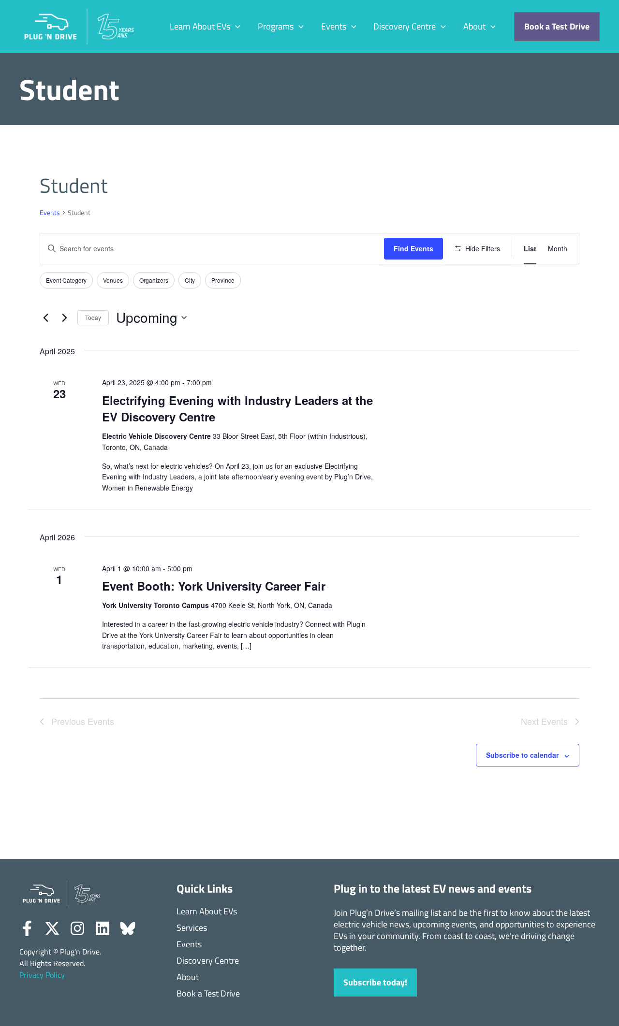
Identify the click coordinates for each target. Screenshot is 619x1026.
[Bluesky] (127, 928)
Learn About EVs (200, 26)
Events (333, 26)
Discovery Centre (404, 26)
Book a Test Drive (208, 994)
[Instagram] (77, 928)
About (474, 26)
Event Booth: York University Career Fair (213, 586)
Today (93, 317)
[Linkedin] (102, 928)
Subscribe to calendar (522, 755)
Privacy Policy (42, 975)
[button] (235, 27)
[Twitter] (52, 928)
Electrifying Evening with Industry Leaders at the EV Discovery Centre (237, 408)
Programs (276, 26)
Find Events (413, 248)
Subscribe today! (375, 982)
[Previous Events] (45, 317)
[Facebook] (27, 928)
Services (192, 928)
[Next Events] (64, 317)
